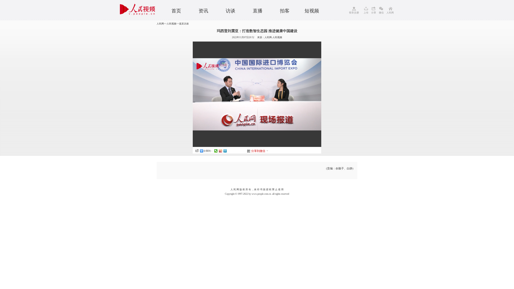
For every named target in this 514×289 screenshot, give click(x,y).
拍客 (285, 10)
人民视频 (171, 23)
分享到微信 (258, 151)
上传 (366, 12)
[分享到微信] (216, 151)
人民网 (390, 12)
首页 (176, 10)
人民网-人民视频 (273, 37)
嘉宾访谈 (184, 23)
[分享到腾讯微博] (225, 151)
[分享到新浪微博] (220, 151)
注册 (356, 12)
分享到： (208, 151)
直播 (257, 10)
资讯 (203, 10)
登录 (351, 12)
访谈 (230, 10)
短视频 (312, 10)
